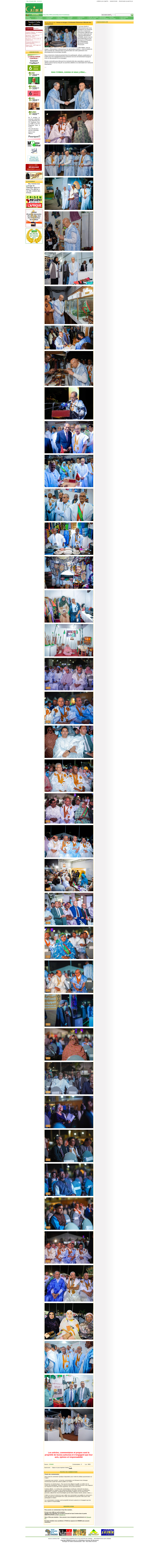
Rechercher (106, 15)
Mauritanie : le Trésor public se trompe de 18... (33, 39)
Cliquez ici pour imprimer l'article (60, 1467)
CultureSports (70, 18)
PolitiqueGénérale (39, 18)
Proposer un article (126, 1)
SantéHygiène (28, 18)
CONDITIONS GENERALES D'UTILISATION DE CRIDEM (76, 1538)
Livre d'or (36, 176)
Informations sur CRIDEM (102, 1538)
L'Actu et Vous (34, 23)
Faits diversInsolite (124, 18)
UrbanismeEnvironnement (104, 18)
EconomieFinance (50, 18)
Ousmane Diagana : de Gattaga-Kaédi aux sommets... (34, 33)
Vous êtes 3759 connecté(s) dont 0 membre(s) (56, 14)
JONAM (51, 1464)
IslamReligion (112, 18)
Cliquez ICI (62, 1514)
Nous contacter (54, 1538)
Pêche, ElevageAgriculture (93, 18)
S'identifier (113, 1)
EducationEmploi (81, 18)
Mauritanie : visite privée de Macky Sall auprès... (32, 36)
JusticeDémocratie (60, 18)
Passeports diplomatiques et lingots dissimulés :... (33, 42)
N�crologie (36, 167)
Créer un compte (102, 1)
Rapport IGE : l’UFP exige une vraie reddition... (33, 46)
